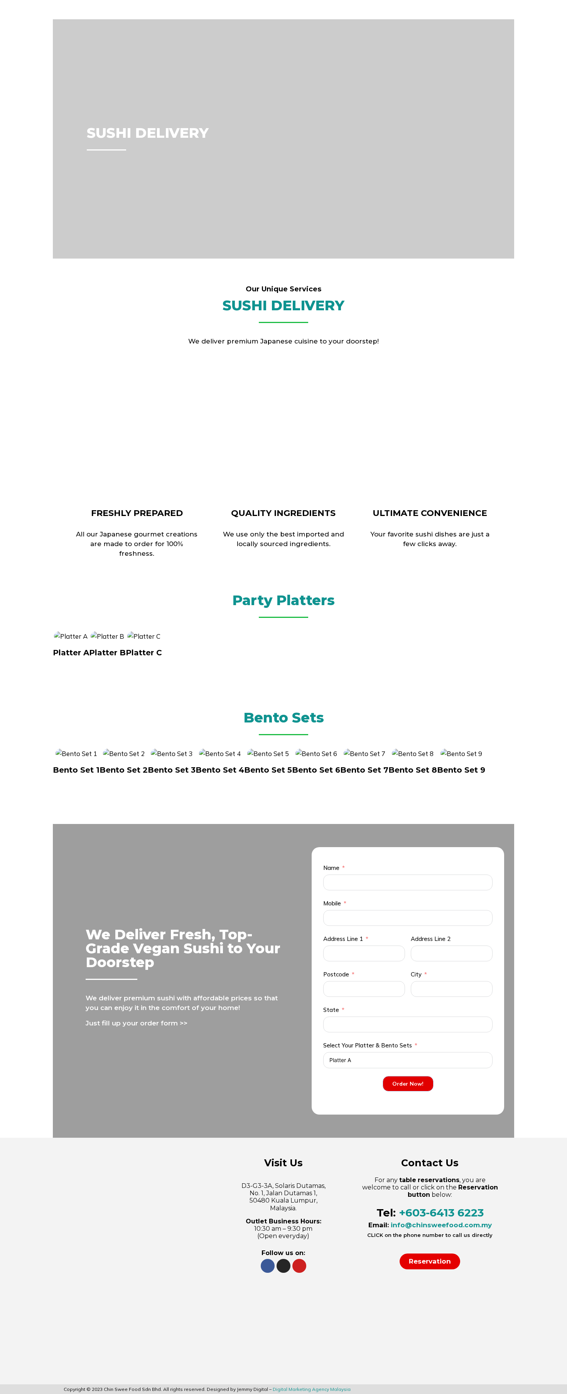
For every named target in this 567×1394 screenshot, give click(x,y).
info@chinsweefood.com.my (441, 1225)
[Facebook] (268, 1266)
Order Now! (408, 1083)
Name (331, 867)
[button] (430, 1261)
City (416, 974)
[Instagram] (283, 1266)
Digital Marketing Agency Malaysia (312, 1389)
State (331, 1009)
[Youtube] (299, 1266)
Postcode (336, 974)
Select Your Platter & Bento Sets (367, 1045)
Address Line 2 (431, 938)
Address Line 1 (343, 938)
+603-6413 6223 (441, 1212)
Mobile (332, 903)
